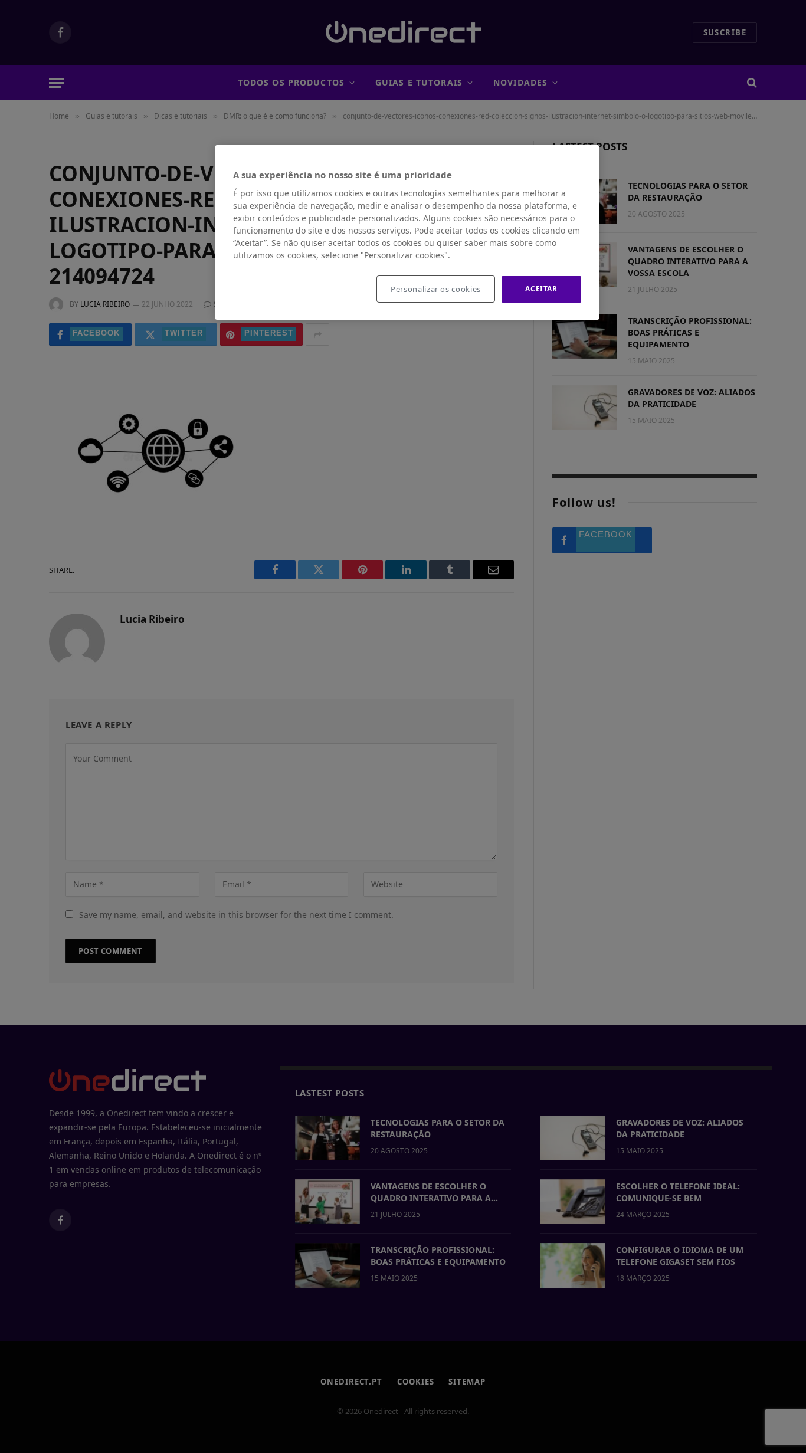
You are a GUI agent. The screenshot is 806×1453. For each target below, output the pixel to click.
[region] (407, 232)
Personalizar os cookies (436, 289)
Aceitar (541, 289)
